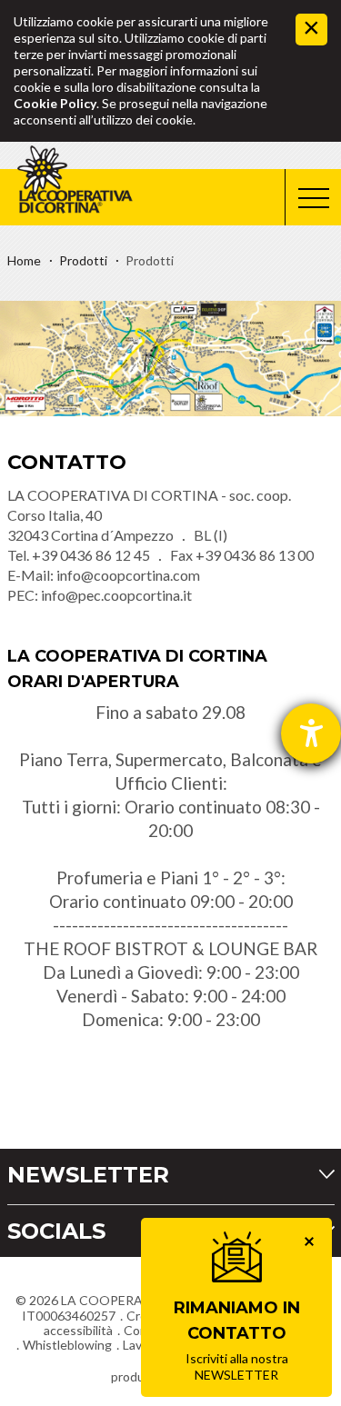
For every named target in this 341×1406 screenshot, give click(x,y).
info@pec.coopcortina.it (116, 594)
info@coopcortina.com (128, 574)
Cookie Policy (55, 103)
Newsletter (88, 1175)
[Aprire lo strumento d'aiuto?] (311, 733)
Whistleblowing (67, 1344)
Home (24, 260)
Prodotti (83, 260)
